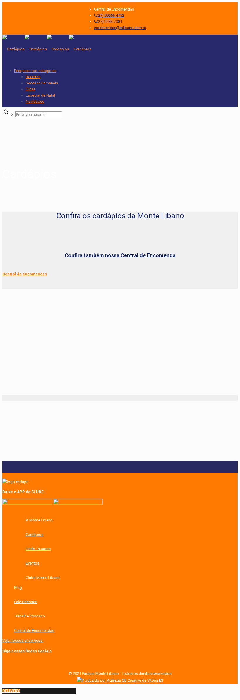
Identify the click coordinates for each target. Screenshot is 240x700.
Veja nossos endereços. (22, 640)
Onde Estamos (38, 549)
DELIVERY (11, 691)
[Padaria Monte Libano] (46, 49)
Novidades (35, 101)
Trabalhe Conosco (29, 616)
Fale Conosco (25, 602)
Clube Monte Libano (43, 577)
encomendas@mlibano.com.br (120, 27)
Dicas (30, 89)
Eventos (32, 563)
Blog (18, 587)
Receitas (33, 77)
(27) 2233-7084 (109, 21)
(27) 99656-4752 (110, 15)
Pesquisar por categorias (35, 70)
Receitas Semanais (42, 83)
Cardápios (34, 534)
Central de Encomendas (34, 630)
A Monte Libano (39, 520)
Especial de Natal (40, 95)
